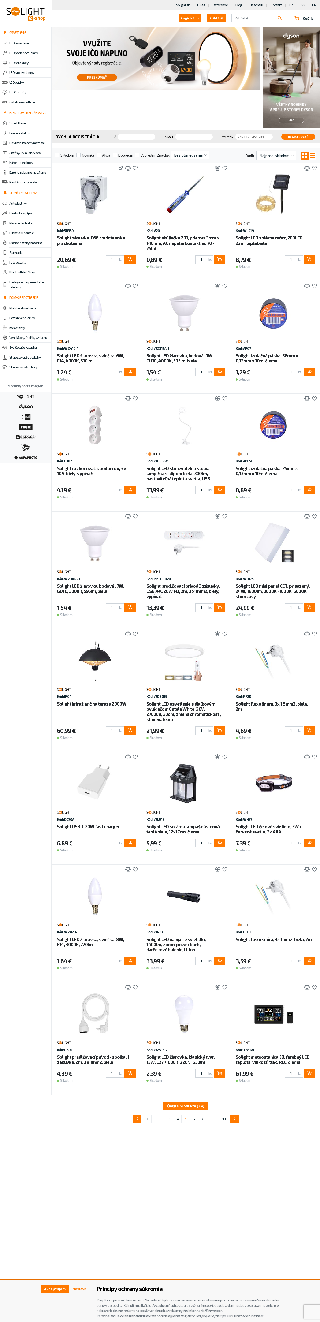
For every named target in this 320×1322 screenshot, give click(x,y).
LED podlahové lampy (23, 53)
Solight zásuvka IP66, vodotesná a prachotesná (91, 240)
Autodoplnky (17, 203)
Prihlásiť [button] (216, 18)
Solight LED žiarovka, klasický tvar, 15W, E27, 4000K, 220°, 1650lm (180, 1059)
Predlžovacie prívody (23, 182)
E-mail (169, 137)
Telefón (227, 137)
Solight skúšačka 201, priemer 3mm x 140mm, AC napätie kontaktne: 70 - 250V (183, 243)
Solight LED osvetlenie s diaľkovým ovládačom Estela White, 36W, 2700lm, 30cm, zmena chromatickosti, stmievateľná (183, 711)
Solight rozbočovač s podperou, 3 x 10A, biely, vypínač (92, 471)
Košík (308, 18)
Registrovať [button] (298, 136)
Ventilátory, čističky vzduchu (28, 338)
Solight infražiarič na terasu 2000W (92, 703)
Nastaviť (79, 1289)
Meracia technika (20, 223)
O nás (201, 5)
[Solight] (25, 396)
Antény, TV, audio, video (25, 153)
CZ (291, 5)
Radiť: (250, 155)
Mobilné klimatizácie (22, 308)
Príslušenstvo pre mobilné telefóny (26, 284)
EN (314, 5)
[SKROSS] (25, 437)
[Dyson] (25, 406)
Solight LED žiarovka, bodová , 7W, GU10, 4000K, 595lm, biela (180, 358)
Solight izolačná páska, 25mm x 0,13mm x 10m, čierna (267, 471)
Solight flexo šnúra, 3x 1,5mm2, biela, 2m (272, 706)
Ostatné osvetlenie (22, 102)
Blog (238, 5)
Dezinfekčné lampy (22, 318)
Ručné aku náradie (21, 233)
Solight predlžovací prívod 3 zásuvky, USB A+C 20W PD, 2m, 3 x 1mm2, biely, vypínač (183, 591)
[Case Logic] (25, 416)
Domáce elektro (19, 133)
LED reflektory (18, 63)
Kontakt (276, 5)
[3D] (119, 169)
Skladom (67, 155)
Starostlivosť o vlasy (23, 367)
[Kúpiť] (130, 259)
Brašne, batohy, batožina (25, 243)
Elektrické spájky (20, 213)
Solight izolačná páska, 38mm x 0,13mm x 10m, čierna (267, 358)
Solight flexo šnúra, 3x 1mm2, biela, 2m (274, 939)
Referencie (220, 5)
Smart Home (17, 123)
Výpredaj (147, 155)
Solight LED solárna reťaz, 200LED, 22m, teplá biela (270, 240)
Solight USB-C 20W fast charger (88, 826)
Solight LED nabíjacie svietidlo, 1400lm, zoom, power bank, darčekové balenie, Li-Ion (176, 944)
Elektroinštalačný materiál (27, 143)
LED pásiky (16, 82)
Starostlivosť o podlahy (25, 357)
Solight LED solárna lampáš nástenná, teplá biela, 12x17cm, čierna (183, 829)
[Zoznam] (312, 155)
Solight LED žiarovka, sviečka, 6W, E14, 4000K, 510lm (90, 358)
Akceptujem (55, 1289)
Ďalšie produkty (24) (185, 1106)
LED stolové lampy (21, 73)
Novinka (88, 155)
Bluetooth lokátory (21, 272)
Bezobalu (256, 5)
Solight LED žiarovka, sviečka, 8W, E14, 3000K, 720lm (90, 942)
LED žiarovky (17, 92)
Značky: (163, 155)
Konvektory (17, 328)
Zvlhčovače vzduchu (23, 347)
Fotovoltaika (17, 262)
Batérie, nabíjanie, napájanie (27, 172)
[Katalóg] (305, 155)
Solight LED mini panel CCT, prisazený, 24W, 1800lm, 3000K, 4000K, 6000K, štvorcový (273, 591)
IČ (115, 137)
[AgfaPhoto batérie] (25, 457)
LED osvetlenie (19, 43)
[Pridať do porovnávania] (127, 169)
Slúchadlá (16, 252)
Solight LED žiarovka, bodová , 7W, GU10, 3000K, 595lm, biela (90, 588)
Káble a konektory (21, 162)
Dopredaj (125, 155)
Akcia (106, 155)
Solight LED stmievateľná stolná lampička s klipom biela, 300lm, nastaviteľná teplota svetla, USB (178, 473)
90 (224, 1119)
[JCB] (25, 447)
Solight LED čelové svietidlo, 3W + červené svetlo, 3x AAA (269, 829)
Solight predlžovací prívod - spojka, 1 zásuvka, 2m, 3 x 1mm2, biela (93, 1059)
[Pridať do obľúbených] (134, 169)
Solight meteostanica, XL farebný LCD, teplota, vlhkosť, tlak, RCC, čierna (273, 1059)
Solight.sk (183, 5)
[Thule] (25, 427)
